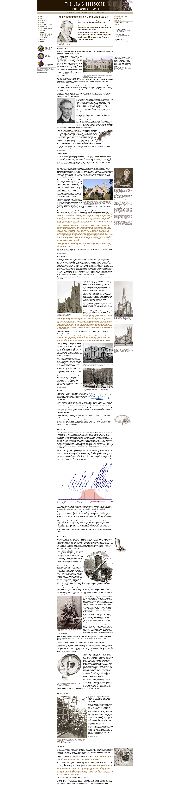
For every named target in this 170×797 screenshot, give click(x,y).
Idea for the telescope (121, 22)
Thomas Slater (90, 12)
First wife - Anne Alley (121, 16)
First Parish (118, 18)
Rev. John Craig (70, 12)
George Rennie (100, 12)
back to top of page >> (61, 150)
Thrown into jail (119, 20)
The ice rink (118, 24)
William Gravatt (80, 12)
